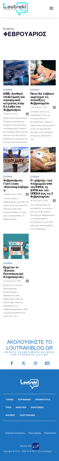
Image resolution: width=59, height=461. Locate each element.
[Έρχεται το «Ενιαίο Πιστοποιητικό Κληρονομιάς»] (16, 246)
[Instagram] (35, 363)
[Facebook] (12, 363)
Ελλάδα (7, 89)
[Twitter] (24, 363)
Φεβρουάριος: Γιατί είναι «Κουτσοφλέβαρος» (15, 185)
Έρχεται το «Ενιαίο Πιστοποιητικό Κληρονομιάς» (13, 272)
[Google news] (47, 363)
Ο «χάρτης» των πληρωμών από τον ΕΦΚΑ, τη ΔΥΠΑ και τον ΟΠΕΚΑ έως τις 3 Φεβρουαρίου (41, 188)
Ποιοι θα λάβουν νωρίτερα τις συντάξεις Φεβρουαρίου (42, 98)
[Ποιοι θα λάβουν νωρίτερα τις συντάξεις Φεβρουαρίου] (43, 72)
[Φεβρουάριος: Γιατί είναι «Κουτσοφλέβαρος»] (16, 159)
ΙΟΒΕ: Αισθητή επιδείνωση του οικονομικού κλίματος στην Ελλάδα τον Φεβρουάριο (14, 101)
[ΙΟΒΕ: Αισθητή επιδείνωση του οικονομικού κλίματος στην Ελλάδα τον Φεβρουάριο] (16, 72)
